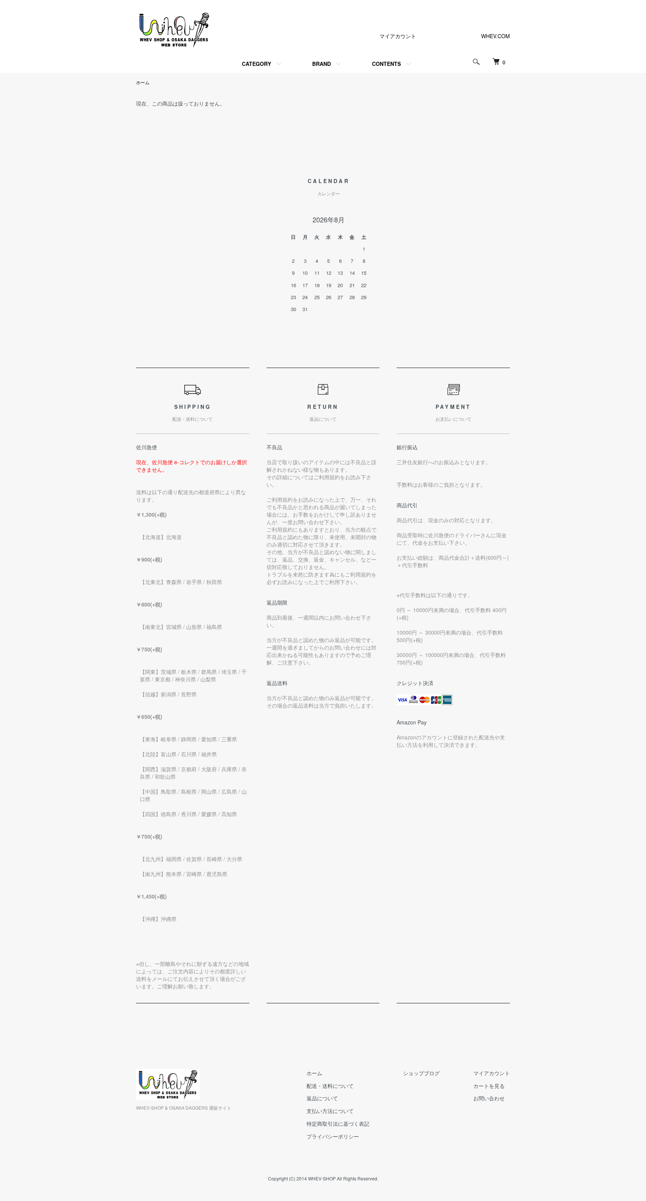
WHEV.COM (495, 36)
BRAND (321, 63)
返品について (322, 1098)
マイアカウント (397, 36)
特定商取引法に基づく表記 (338, 1123)
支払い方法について (330, 1111)
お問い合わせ (489, 1098)
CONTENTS (386, 63)
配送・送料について (330, 1085)
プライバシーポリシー (333, 1136)
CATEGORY (256, 63)
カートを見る (489, 1085)
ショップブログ (421, 1073)
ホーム (143, 82)
